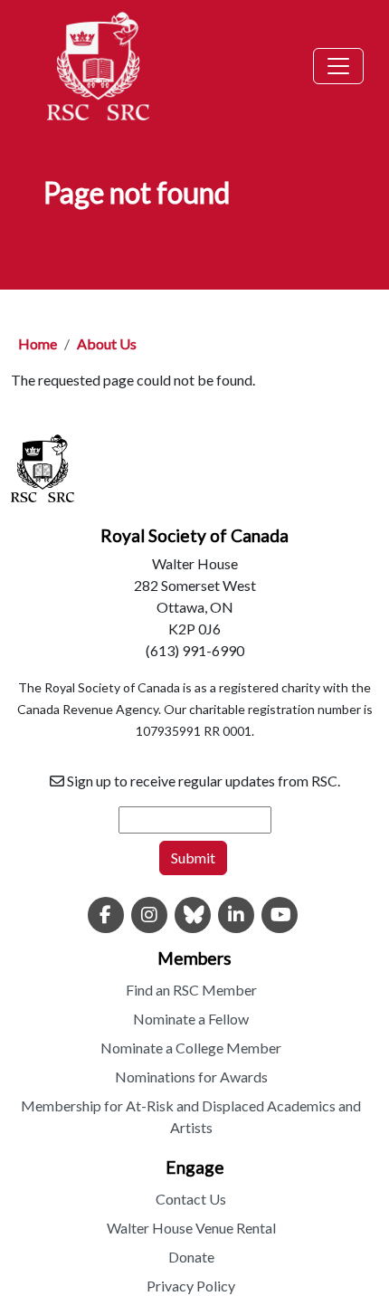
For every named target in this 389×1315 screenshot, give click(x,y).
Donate (191, 1256)
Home (37, 343)
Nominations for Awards (191, 1076)
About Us (107, 343)
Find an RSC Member (191, 989)
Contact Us (191, 1198)
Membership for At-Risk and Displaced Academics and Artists (191, 1116)
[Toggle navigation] (338, 66)
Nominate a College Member (190, 1047)
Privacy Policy (191, 1285)
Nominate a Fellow (191, 1018)
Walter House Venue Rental (191, 1227)
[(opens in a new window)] (106, 916)
